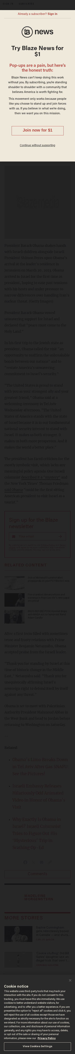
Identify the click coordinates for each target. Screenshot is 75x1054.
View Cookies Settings (37, 1046)
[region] (37, 1014)
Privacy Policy (47, 1038)
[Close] (70, 980)
